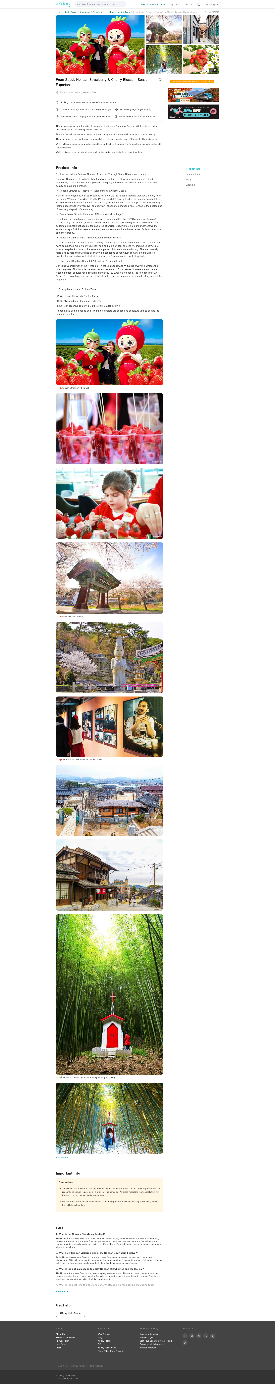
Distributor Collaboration (151, 1344)
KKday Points (104, 1340)
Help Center (62, 1344)
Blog (100, 1337)
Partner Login (146, 1337)
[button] (62, 1157)
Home (59, 11)
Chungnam (84, 11)
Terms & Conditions (65, 1337)
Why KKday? (104, 1333)
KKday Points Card (107, 1347)
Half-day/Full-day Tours (119, 11)
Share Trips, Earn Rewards (111, 1351)
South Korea (70, 11)
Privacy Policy (62, 1340)
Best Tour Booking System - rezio (156, 1340)
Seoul (77, 92)
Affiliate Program (148, 1347)
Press (58, 1347)
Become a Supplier (149, 1333)
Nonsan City (99, 11)
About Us (60, 1333)
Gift (99, 1344)
